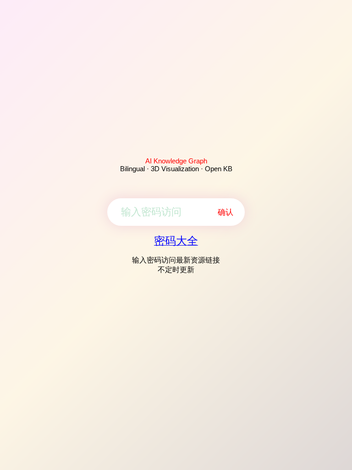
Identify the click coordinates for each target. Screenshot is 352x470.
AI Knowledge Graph (176, 161)
